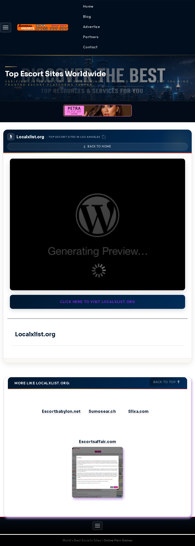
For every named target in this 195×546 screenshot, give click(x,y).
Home (88, 6)
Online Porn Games (118, 540)
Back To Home (99, 146)
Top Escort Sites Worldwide (55, 74)
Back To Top (165, 382)
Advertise (91, 26)
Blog (87, 16)
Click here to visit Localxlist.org (97, 301)
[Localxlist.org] (97, 224)
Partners (91, 37)
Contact (90, 47)
